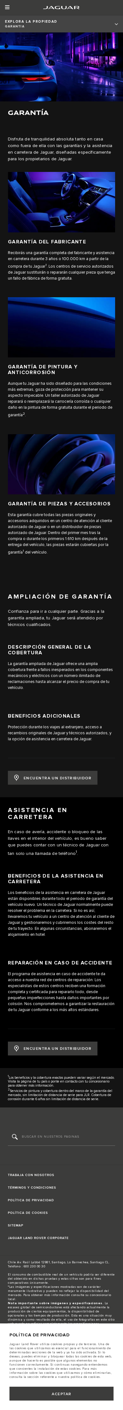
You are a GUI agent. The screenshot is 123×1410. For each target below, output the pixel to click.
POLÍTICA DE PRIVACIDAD (31, 1200)
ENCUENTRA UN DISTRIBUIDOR (57, 778)
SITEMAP (15, 1225)
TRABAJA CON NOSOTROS (31, 1175)
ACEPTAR (61, 1394)
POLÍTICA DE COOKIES (28, 1213)
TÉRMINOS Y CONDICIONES (32, 1188)
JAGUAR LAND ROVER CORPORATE (38, 1238)
